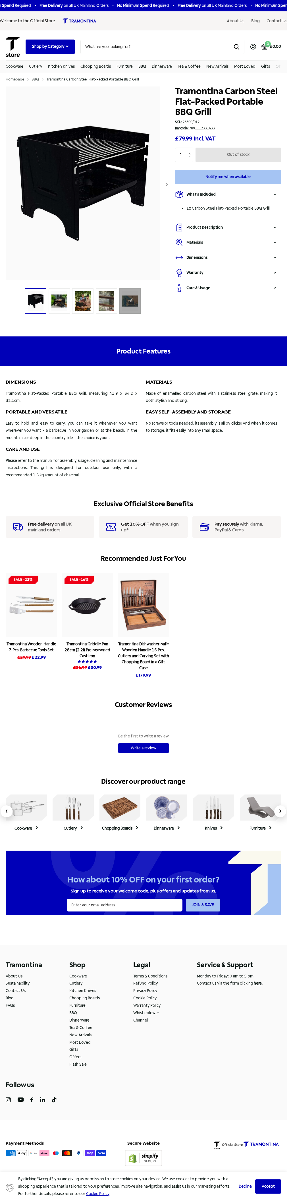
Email (161, 598)
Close (271, 545)
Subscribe (175, 630)
